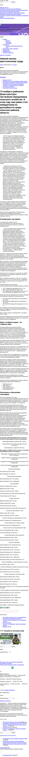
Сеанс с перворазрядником (7, 18)
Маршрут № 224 (4, 7)
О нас (7, 47)
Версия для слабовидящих (10, 611)
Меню (2, 36)
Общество (8, 42)
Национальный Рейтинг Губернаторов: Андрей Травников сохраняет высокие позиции (12, 13)
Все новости (13, 735)
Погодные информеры (14, 34)
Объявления (6, 50)
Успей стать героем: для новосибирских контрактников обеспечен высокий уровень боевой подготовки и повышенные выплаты (14, 10)
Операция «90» (7, 51)
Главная (5, 39)
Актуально (3, 77)
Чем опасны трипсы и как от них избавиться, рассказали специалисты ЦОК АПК (14, 618)
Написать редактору (8, 52)
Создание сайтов (7, 755)
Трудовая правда (4, 27)
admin (1, 64)
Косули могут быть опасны (10, 88)
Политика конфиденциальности (14, 46)
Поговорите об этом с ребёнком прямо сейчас (15, 81)
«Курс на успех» (7, 622)
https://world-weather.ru (14, 33)
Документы (6, 44)
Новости (8, 40)
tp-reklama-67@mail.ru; (9, 690)
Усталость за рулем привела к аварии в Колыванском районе (13, 86)
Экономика (9, 43)
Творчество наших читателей (10, 48)
